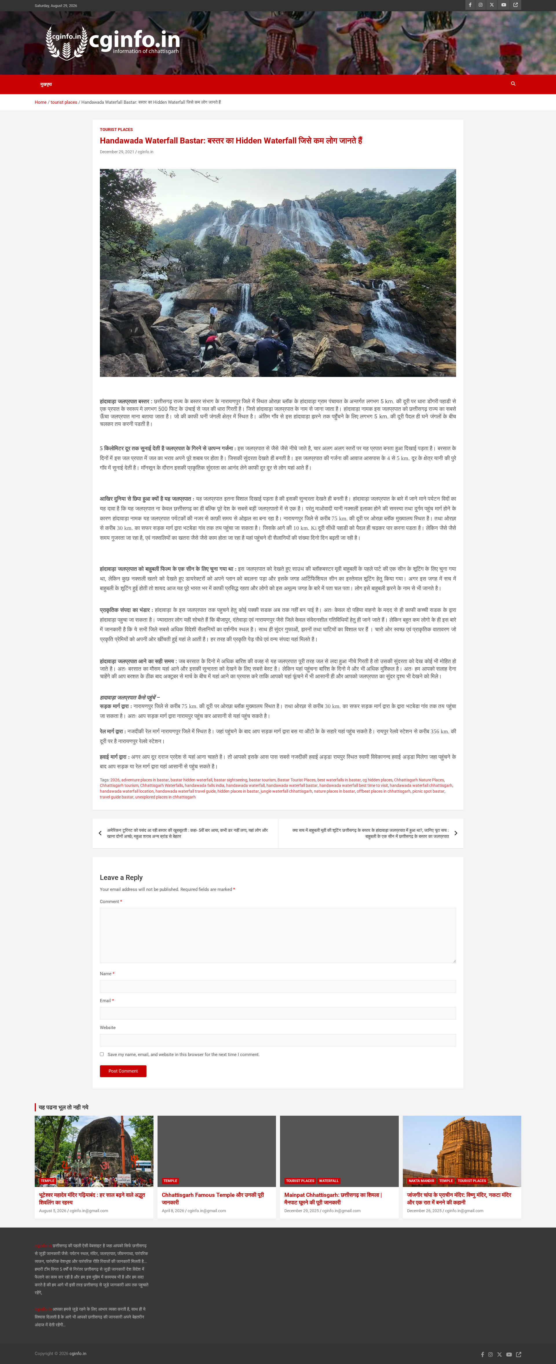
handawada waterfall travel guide (186, 791)
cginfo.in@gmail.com (89, 1210)
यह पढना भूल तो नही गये (63, 1107)
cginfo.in (145, 151)
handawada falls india (204, 785)
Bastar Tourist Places (296, 780)
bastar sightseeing (230, 780)
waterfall (329, 1181)
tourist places (116, 129)
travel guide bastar (116, 797)
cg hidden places (377, 780)
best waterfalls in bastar (339, 780)
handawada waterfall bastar (292, 785)
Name (107, 973)
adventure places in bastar (145, 780)
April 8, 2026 (173, 1210)
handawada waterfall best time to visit (353, 785)
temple (47, 1181)
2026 (115, 780)
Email (107, 1000)
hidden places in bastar (238, 791)
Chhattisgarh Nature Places (419, 780)
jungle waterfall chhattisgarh (286, 791)
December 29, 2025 (301, 1210)
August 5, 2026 (52, 1210)
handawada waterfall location (127, 791)
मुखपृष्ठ (46, 84)
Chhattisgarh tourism (119, 785)
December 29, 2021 (117, 151)
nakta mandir (421, 1181)
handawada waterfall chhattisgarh (421, 785)
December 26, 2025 (424, 1210)
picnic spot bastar (428, 791)
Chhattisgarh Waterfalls (161, 785)
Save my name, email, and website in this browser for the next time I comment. (184, 1054)
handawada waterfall (245, 785)
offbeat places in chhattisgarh (384, 791)
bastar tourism (262, 780)
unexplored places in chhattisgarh (165, 797)
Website (108, 1027)
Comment (111, 901)
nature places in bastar (334, 791)
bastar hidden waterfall (191, 780)
